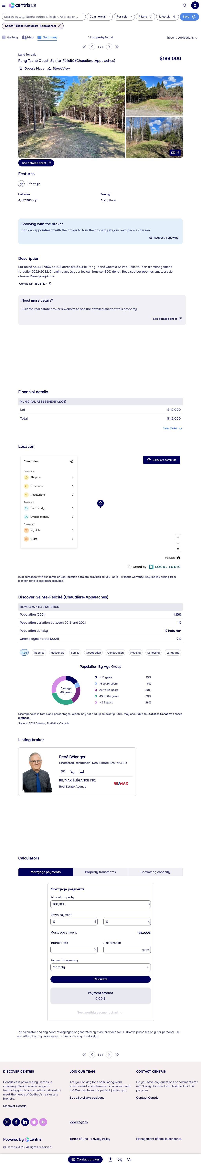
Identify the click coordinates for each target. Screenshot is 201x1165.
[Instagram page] (7, 1122)
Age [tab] (24, 652)
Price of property (62, 897)
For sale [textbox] (122, 17)
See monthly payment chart (97, 1012)
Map (30, 37)
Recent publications (180, 38)
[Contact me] (63, 772)
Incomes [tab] (39, 652)
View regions (79, 1122)
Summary (50, 37)
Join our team (82, 1071)
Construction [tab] (115, 652)
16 (177, 152)
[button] (71, 117)
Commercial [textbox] (97, 17)
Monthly (59, 967)
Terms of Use (57, 577)
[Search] (184, 5)
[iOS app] (34, 1122)
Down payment (61, 915)
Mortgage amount (63, 932)
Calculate (100, 979)
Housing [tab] (135, 652)
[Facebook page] (16, 1122)
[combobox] (44, 17)
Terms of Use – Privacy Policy (90, 1139)
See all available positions (87, 1098)
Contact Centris (151, 1071)
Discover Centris (18, 1071)
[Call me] (72, 772)
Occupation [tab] (93, 652)
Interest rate (59, 943)
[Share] (110, 1159)
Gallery (12, 37)
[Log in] (195, 5)
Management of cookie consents (158, 1139)
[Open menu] (3, 5)
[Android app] (43, 1122)
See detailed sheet (165, 319)
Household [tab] (57, 652)
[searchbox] (41, 17)
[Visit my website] (82, 772)
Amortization (112, 943)
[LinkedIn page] (25, 1122)
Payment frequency (64, 960)
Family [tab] (75, 652)
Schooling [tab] (153, 652)
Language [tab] (172, 652)
